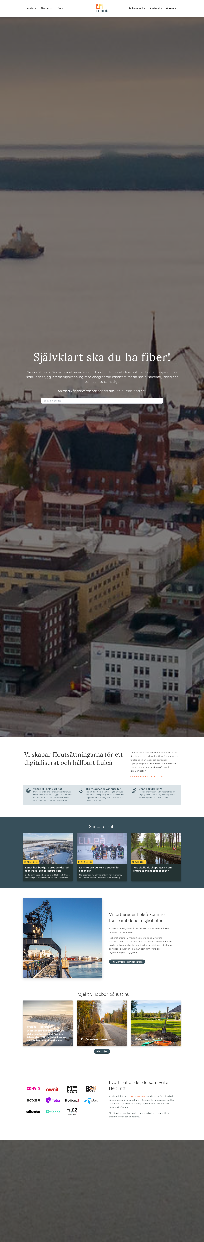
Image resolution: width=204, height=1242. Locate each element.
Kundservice (156, 8)
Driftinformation (137, 8)
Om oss (170, 8)
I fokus (60, 8)
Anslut (30, 8)
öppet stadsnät (138, 1096)
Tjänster (45, 8)
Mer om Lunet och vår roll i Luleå (146, 777)
